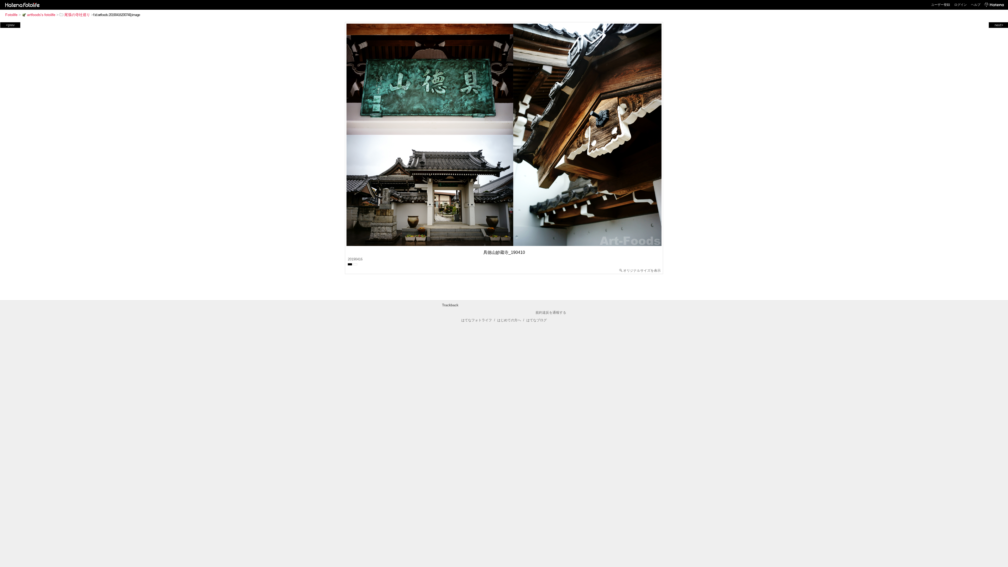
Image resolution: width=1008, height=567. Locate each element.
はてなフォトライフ (476, 320)
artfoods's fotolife (41, 15)
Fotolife (11, 15)
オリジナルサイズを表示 (642, 270)
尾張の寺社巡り (77, 15)
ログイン (960, 5)
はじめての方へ (509, 320)
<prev (10, 25)
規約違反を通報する (551, 312)
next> (999, 25)
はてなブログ (536, 320)
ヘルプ (975, 5)
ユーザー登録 (940, 5)
